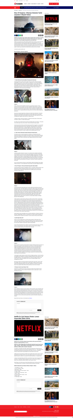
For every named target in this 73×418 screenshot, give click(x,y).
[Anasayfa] (14, 0)
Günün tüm (56, 7)
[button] (39, 35)
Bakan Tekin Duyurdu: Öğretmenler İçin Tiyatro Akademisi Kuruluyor (33, 7)
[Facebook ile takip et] (50, 407)
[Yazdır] (22, 35)
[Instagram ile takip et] (56, 407)
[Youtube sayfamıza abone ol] (54, 407)
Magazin (38, 3)
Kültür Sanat (20, 10)
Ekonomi (29, 3)
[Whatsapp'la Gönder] (20, 35)
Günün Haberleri (21, 0)
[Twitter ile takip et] (52, 407)
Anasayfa (16, 10)
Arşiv (24, 0)
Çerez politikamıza (53, 417)
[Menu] (50, 4)
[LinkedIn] (18, 35)
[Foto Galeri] (58, 0)
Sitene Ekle (27, 0)
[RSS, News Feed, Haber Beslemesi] (58, 407)
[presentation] (17, 7)
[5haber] (18, 3)
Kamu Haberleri (34, 3)
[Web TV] (56, 0)
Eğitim (42, 3)
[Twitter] (16, 35)
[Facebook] (15, 35)
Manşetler (17, 0)
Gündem (25, 3)
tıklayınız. (30, 298)
